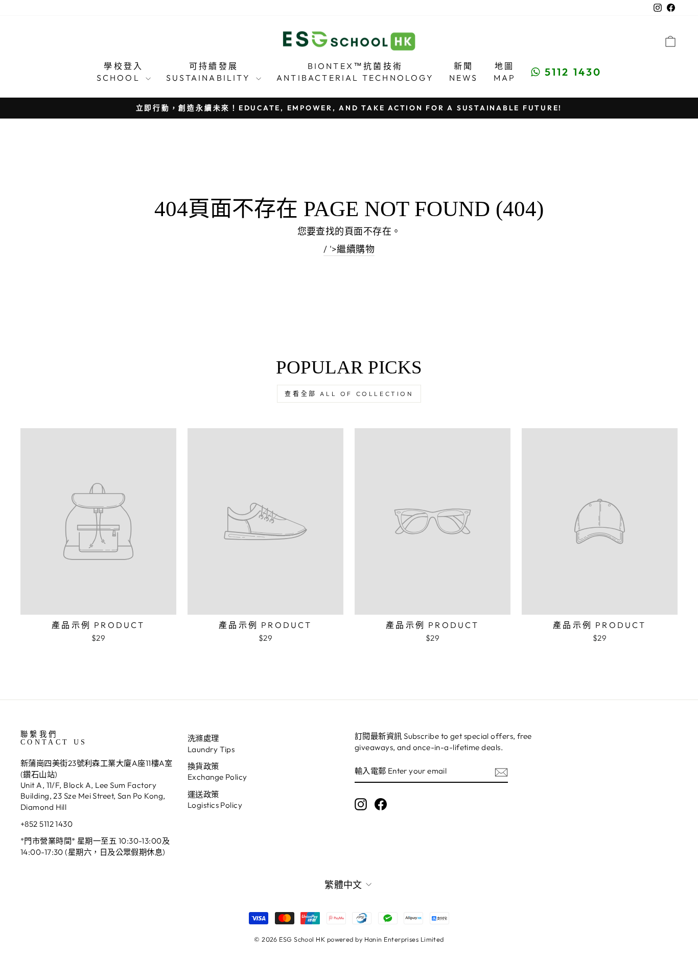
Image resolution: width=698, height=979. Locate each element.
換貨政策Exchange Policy (217, 771)
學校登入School (120, 71)
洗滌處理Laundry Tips (211, 743)
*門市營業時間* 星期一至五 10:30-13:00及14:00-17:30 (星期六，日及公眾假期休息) (95, 846)
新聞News (463, 71)
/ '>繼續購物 (349, 249)
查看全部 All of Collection (349, 394)
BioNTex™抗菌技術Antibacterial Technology (355, 71)
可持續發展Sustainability (209, 71)
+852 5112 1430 (46, 824)
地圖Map (505, 71)
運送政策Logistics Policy (215, 799)
